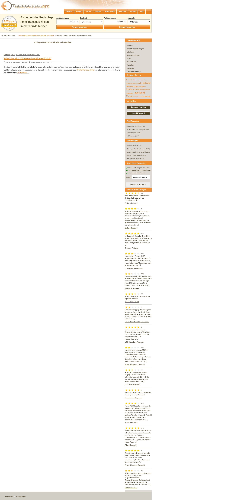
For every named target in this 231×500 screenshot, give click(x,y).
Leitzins (129, 89)
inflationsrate (143, 86)
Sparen (143, 89)
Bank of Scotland (135, 80)
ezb (139, 83)
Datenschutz (21, 496)
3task (25, 62)
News (13, 55)
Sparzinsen (147, 89)
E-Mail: (129, 177)
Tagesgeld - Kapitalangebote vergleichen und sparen (36, 35)
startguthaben (129, 93)
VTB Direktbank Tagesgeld (134, 342)
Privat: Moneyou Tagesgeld (135, 364)
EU (137, 83)
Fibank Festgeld (131, 445)
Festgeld (7, 55)
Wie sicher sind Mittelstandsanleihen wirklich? (27, 58)
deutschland (144, 80)
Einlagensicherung (131, 83)
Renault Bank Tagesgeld (133, 398)
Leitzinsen (130, 52)
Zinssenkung (145, 96)
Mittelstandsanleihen (86, 70)
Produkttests (131, 62)
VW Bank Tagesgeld (132, 288)
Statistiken (131, 65)
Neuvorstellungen (133, 55)
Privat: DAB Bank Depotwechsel (137, 322)
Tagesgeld (20, 55)
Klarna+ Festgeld (131, 422)
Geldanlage (129, 86)
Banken (128, 80)
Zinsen (129, 96)
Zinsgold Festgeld (131, 248)
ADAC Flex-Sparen (132, 302)
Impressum (9, 496)
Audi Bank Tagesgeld (132, 384)
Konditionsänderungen (135, 49)
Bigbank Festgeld (131, 203)
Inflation (137, 86)
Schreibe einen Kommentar (41, 62)
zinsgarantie (136, 96)
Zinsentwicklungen (32, 55)
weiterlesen (23, 72)
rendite (139, 89)
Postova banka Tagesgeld (134, 268)
